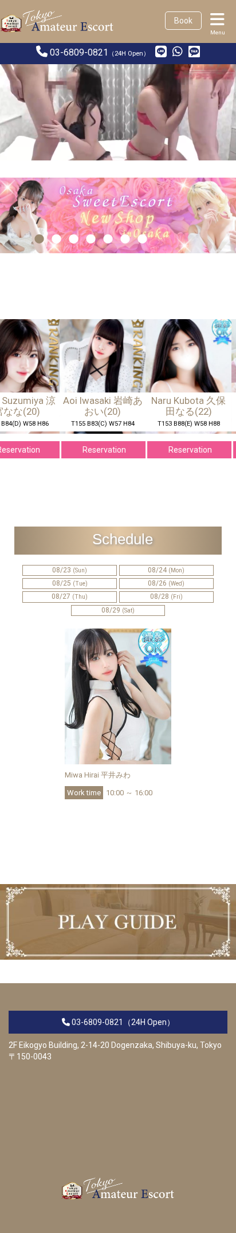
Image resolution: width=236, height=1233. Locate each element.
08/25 (70, 583)
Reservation (98, 449)
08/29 (118, 610)
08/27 (70, 596)
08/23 (69, 570)
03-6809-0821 (79, 52)
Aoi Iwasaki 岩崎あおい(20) (96, 406)
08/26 (166, 583)
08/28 (166, 596)
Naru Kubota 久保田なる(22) (182, 406)
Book (183, 20)
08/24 (166, 570)
